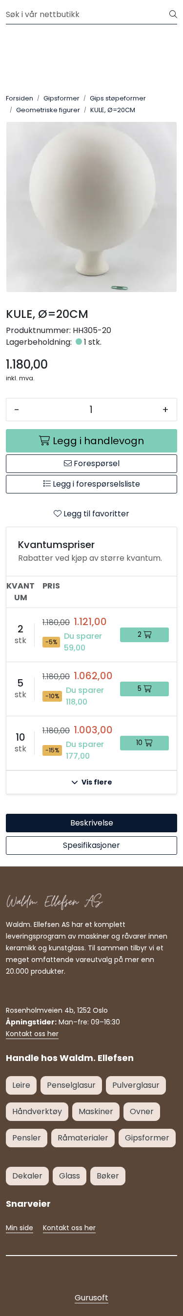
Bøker (108, 1175)
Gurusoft (91, 1297)
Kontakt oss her (32, 1034)
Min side (19, 1228)
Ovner (142, 1111)
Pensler (26, 1137)
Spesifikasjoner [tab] (91, 845)
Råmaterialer (83, 1137)
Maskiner (96, 1111)
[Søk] (173, 14)
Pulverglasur (136, 1085)
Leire (21, 1085)
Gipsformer (147, 1137)
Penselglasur (71, 1085)
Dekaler (27, 1175)
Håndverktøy (37, 1111)
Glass (69, 1175)
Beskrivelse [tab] (91, 822)
